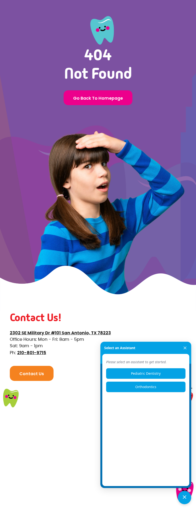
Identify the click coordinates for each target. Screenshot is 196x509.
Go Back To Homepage (98, 98)
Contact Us (31, 374)
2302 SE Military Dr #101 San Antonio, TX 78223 (60, 333)
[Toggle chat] (184, 497)
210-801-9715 (31, 353)
